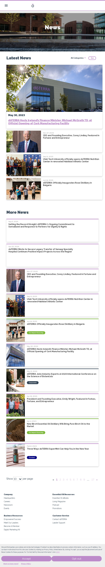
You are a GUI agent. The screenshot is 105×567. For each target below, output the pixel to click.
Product (32, 457)
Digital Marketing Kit (12, 529)
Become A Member (11, 526)
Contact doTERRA (59, 519)
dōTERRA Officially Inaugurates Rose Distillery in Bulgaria (56, 324)
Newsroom (8, 505)
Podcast (55, 505)
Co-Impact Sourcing (36, 333)
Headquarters (9, 498)
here (58, 552)
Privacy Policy (26, 564)
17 (92, 479)
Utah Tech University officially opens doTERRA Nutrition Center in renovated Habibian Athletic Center (71, 160)
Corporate (32, 383)
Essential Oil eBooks (60, 498)
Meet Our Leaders (11, 523)
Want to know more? (11, 564)
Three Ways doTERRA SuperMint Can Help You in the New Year (58, 449)
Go (92, 58)
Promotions (57, 508)
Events (6, 508)
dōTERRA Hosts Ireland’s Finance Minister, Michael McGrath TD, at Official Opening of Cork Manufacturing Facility (50, 122)
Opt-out (76, 558)
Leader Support (58, 523)
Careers (7, 501)
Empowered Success (12, 519)
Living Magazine (58, 501)
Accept (26, 558)
